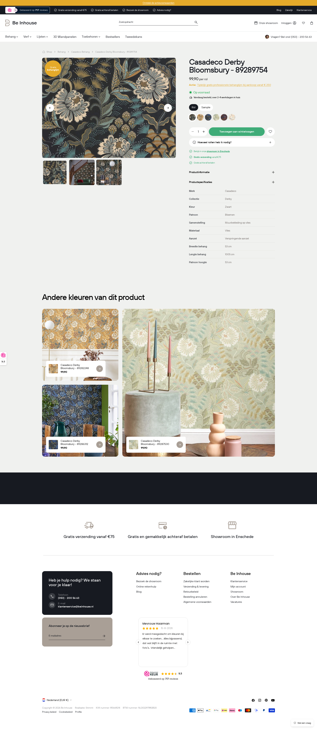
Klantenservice (238, 581)
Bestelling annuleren (195, 596)
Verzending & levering (196, 586)
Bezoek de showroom (148, 581)
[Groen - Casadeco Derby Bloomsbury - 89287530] (216, 117)
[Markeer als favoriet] (270, 131)
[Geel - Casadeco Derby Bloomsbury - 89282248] (200, 117)
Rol (193, 107)
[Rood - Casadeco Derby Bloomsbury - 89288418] (224, 117)
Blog (138, 591)
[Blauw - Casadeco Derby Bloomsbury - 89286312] (208, 117)
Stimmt (89, 707)
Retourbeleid (190, 591)
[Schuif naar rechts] (168, 108)
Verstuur (104, 636)
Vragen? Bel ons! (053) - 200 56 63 (291, 36)
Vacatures (236, 601)
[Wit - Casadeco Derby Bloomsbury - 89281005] (232, 117)
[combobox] (158, 23)
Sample (205, 107)
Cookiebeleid (65, 711)
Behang (62, 51)
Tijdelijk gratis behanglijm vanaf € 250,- (158, 2)
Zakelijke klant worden (196, 581)
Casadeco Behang (80, 51)
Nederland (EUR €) (58, 700)
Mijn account (238, 586)
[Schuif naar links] (50, 108)
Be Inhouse (66, 707)
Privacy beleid (49, 711)
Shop (49, 51)
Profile (78, 711)
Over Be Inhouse (240, 596)
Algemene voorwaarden (197, 601)
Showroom (236, 591)
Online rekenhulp (146, 586)
